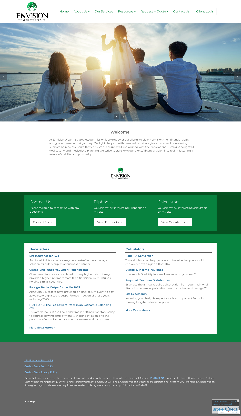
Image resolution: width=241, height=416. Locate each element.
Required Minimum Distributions (147, 280)
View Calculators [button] (173, 222)
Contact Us (181, 11)
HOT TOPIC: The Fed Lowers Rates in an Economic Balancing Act (70, 306)
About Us (80, 11)
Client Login (205, 11)
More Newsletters (42, 327)
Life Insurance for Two (44, 255)
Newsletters (39, 249)
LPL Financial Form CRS (38, 360)
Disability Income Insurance (144, 269)
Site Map (29, 401)
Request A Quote (153, 11)
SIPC (161, 378)
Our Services (104, 11)
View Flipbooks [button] (108, 222)
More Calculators (138, 310)
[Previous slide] (3, 76)
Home (64, 11)
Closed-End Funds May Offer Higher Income (59, 269)
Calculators (134, 249)
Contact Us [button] (41, 222)
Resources (125, 11)
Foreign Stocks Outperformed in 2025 (54, 287)
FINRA (154, 378)
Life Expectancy (136, 294)
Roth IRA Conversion (139, 255)
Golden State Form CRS (38, 366)
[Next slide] (237, 76)
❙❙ (122, 116)
